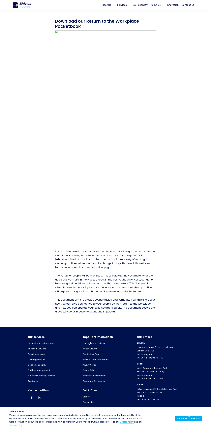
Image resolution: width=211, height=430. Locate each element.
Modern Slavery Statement (96, 359)
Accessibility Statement (94, 375)
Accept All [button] (182, 418)
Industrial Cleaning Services (41, 375)
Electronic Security (37, 365)
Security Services (36, 354)
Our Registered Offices (94, 343)
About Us (155, 5)
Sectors (106, 5)
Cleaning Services (36, 359)
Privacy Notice (89, 365)
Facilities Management (39, 370)
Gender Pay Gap (91, 354)
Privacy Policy (15, 425)
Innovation (173, 5)
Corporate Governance (94, 381)
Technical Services (37, 348)
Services (122, 5)
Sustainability (140, 5)
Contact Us (187, 5)
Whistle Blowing (90, 348)
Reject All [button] (195, 418)
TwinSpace (33, 381)
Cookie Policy (89, 370)
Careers (86, 396)
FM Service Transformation (41, 343)
